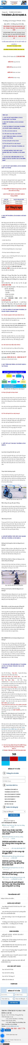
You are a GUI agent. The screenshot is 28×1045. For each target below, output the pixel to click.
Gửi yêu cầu (14, 815)
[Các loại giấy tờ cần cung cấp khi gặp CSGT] (14, 848)
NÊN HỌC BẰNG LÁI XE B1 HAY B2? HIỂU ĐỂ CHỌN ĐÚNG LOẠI (13, 961)
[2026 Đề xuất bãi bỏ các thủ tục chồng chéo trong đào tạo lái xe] (14, 837)
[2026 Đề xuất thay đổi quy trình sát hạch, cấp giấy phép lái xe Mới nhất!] (14, 857)
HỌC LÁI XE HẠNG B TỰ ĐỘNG (12, 794)
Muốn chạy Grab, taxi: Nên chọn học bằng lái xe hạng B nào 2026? (12, 832)
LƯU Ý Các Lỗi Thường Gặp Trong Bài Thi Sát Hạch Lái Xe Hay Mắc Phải (14, 951)
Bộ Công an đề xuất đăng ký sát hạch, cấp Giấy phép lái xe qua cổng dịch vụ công (13, 884)
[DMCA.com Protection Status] (4, 1044)
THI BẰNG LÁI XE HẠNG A (15, 12)
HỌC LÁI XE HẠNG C (10, 799)
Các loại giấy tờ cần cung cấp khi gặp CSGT (13, 852)
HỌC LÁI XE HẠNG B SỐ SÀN (12, 796)
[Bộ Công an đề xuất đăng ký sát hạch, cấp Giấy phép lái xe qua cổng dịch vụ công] (14, 878)
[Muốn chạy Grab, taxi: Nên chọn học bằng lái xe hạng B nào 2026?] (14, 826)
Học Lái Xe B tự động (8, 973)
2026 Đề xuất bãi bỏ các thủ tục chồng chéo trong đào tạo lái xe (13, 843)
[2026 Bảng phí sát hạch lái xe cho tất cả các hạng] (14, 868)
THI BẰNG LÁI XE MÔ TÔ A (12, 792)
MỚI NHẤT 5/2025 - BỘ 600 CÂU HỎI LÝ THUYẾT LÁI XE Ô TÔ (12, 935)
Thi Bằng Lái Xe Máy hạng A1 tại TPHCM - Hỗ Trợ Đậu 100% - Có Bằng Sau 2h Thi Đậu (14, 922)
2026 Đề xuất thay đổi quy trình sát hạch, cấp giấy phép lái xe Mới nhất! (13, 863)
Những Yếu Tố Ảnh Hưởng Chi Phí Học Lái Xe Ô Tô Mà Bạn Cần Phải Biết (14, 940)
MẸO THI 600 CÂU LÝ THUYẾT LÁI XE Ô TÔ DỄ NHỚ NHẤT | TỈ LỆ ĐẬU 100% (14, 956)
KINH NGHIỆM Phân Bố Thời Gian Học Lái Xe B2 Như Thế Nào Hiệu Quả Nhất (13, 945)
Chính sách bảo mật (11, 1034)
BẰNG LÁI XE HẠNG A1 (8, 979)
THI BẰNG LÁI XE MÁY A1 (11, 789)
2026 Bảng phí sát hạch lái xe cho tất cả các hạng (13, 873)
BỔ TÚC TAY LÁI (9, 804)
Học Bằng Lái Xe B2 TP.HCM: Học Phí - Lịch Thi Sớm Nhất (13, 907)
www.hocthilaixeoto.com (12, 1026)
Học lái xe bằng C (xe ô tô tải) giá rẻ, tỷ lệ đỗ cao (13, 917)
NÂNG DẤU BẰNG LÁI (10, 801)
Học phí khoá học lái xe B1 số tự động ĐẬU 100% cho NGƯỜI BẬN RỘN (13, 912)
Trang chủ (4, 12)
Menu (1, 7)
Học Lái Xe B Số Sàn (7, 969)
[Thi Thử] (2, 1030)
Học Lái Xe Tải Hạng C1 (8, 976)
